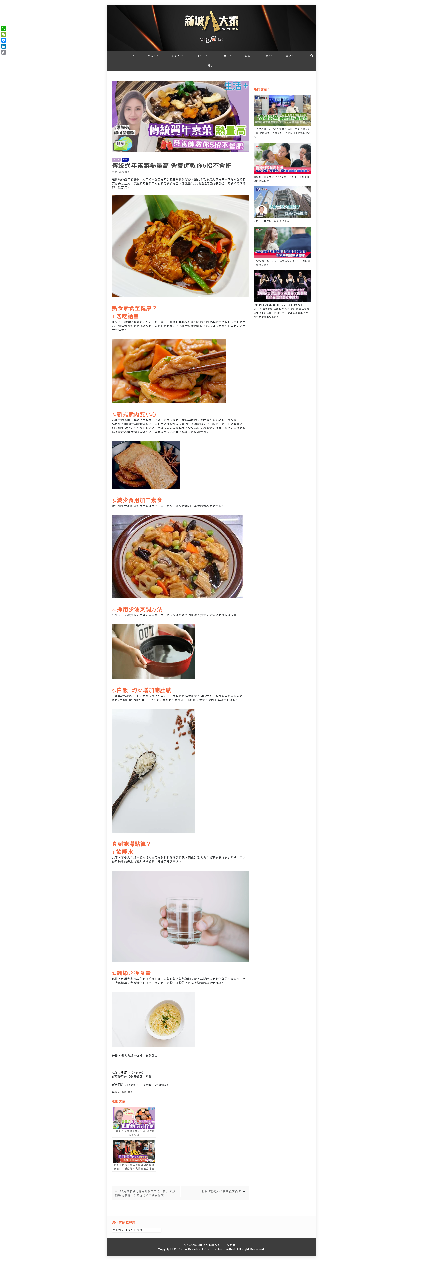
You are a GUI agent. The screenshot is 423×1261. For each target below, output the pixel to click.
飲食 (125, 159)
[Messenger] (4, 40)
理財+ (176, 55)
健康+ (151, 55)
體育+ (269, 55)
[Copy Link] (4, 52)
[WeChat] (4, 34)
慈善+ (211, 65)
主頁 (132, 55)
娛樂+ (248, 55)
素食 (124, 1092)
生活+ (224, 55)
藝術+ (289, 55)
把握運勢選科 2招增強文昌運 (221, 1191)
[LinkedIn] (4, 46)
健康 (117, 1092)
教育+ (200, 55)
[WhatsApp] (4, 28)
